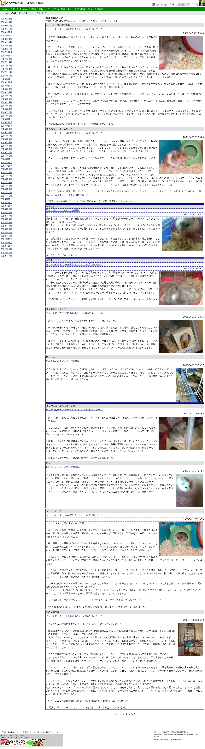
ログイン (41, 12)
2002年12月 (7, 239)
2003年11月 (6, 202)
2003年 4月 (6, 226)
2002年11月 (6, 242)
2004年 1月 (6, 196)
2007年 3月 (6, 69)
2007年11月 (6, 52)
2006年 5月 (6, 102)
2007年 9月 (6, 59)
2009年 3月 (6, 25)
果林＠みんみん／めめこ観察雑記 (62, 210)
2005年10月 (7, 126)
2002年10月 (7, 246)
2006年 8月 (6, 92)
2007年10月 (7, 56)
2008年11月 (6, 32)
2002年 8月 (6, 252)
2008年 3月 (6, 42)
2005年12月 (7, 119)
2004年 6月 (6, 179)
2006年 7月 (6, 96)
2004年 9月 (6, 169)
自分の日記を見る (83, 9)
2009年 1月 (6, 29)
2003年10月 (7, 206)
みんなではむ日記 (12, 9)
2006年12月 (7, 79)
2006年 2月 (6, 112)
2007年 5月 (6, 62)
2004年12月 (7, 159)
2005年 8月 (6, 132)
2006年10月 (7, 86)
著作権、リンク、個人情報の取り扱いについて (42, 732)
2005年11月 (6, 122)
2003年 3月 (6, 229)
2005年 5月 (6, 142)
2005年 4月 (6, 146)
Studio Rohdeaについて (11, 732)
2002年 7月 (6, 256)
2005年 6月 (6, 139)
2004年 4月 (6, 186)
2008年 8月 (6, 39)
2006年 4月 (6, 106)
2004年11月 (6, 162)
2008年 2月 (6, 46)
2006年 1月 (6, 116)
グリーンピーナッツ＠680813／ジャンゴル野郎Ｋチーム (74, 29)
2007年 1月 (6, 76)
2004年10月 (7, 166)
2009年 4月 (6, 22)
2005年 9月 (6, 129)
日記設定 (98, 9)
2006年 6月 (6, 99)
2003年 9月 (6, 209)
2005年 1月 (6, 156)
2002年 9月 (6, 249)
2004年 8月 (6, 172)
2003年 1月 (6, 236)
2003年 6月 (6, 219)
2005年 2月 (6, 152)
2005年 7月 (6, 136)
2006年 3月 (6, 109)
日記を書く (66, 9)
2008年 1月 (6, 49)
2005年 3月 (6, 149)
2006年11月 (6, 82)
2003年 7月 (6, 216)
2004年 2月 (6, 192)
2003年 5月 (6, 222)
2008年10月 (7, 35)
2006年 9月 (6, 89)
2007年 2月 (6, 72)
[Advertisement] (51, 721)
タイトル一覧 (52, 9)
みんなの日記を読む (33, 9)
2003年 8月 (6, 212)
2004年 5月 (6, 182)
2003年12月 (7, 199)
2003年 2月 (6, 232)
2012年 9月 (6, 19)
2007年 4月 (6, 66)
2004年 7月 (6, 176)
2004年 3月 (6, 189)
